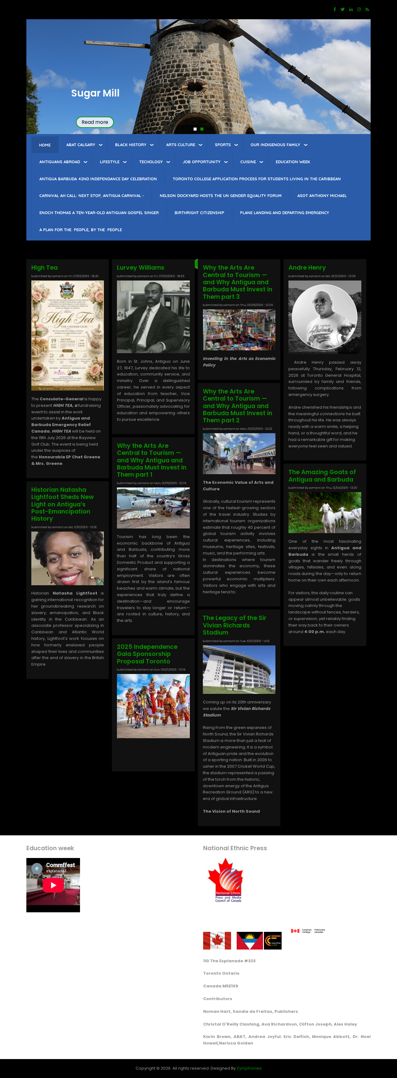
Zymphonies (249, 1068)
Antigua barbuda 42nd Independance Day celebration (98, 178)
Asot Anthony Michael (322, 195)
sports (223, 144)
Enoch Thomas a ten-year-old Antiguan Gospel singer (99, 212)
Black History (130, 144)
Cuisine (248, 161)
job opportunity (202, 161)
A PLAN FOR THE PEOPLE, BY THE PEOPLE (80, 229)
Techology (151, 161)
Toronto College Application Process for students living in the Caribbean (257, 178)
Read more (95, 122)
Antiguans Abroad (59, 161)
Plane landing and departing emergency (284, 212)
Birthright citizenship (199, 212)
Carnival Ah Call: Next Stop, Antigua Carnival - (91, 195)
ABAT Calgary (80, 144)
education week (293, 161)
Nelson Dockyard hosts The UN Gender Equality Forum (221, 195)
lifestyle (109, 161)
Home (45, 144)
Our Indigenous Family (275, 144)
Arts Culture (180, 144)
